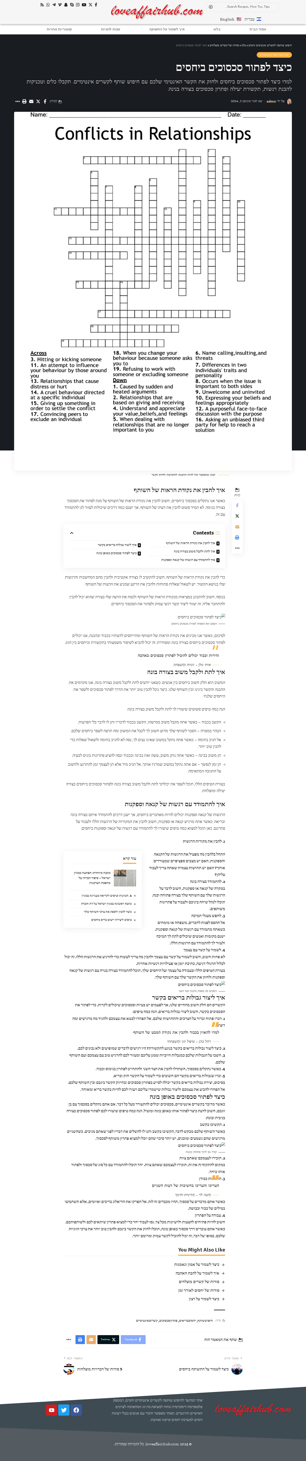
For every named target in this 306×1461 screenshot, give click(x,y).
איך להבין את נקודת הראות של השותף (190, 543)
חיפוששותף (205, 1321)
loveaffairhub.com (162, 1444)
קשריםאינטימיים (147, 1321)
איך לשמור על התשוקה (167, 29)
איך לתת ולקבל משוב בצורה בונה (194, 551)
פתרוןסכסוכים (168, 1321)
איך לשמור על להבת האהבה (197, 1273)
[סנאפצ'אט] (66, 4)
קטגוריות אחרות (59, 29)
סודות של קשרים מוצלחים (274, 54)
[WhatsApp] (48, 4)
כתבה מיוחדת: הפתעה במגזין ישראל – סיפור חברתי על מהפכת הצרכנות (92, 878)
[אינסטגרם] (78, 4)
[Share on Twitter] (38, 101)
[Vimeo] (60, 4)
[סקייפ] (72, 4)
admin (271, 101)
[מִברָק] (54, 4)
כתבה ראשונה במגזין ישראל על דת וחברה (106, 904)
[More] (17, 101)
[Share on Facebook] (45, 101)
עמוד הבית (258, 29)
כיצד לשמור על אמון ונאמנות (196, 1264)
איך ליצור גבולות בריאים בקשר (117, 545)
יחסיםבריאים (187, 1321)
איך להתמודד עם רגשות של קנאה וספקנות (188, 560)
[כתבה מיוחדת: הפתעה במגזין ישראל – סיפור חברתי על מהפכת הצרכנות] (125, 878)
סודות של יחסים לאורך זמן (198, 1290)
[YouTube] (84, 4)
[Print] (24, 101)
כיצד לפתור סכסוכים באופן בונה (116, 553)
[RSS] (42, 4)
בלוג (216, 29)
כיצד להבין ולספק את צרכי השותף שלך (108, 912)
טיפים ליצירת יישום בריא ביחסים (111, 920)
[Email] (31, 101)
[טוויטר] (90, 4)
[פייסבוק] (96, 4)
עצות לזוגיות (110, 29)
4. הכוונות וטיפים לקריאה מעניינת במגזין (107, 896)
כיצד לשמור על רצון (204, 1298)
